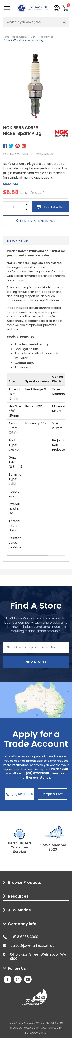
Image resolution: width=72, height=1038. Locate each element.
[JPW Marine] (32, 8)
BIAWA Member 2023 (52, 847)
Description (17, 241)
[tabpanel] (36, 85)
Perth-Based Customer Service (19, 847)
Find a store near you (38, 221)
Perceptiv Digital (36, 1033)
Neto (43, 1028)
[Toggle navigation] (7, 8)
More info (10, 184)
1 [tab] (36, 117)
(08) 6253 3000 (22, 794)
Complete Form (52, 794)
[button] (65, 8)
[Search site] (64, 22)
